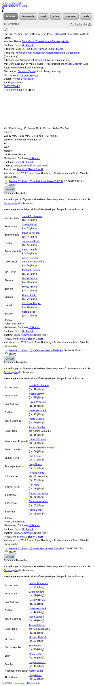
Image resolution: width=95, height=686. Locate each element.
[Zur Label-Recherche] (85, 16)
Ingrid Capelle (29, 249)
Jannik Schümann (32, 216)
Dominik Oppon (26, 71)
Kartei (11, 5)
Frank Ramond (39, 49)
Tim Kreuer (35, 456)
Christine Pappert (31, 303)
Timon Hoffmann (38, 493)
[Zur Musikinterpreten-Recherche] (71, 16)
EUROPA (57, 34)
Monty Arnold (29, 286)
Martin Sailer (36, 670)
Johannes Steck (31, 241)
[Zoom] (47, 8)
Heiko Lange (36, 509)
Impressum (19, 683)
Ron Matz (34, 484)
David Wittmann (31, 233)
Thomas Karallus (38, 501)
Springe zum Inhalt (11, 3)
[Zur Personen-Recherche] (27, 16)
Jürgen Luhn (73, 52)
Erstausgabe (11, 203)
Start (4, 5)
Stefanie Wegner (29, 75)
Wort (6, 147)
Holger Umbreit (37, 662)
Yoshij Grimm (29, 224)
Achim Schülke (30, 258)
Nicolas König (36, 472)
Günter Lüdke (29, 295)
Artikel (17, 5)
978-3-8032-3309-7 (14, 90)
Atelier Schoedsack (23, 78)
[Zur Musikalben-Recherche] (55, 16)
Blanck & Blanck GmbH (30, 169)
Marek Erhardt (30, 278)
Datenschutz (33, 683)
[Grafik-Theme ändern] (47, 11)
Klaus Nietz (35, 654)
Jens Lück (41, 60)
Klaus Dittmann (37, 439)
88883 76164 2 (12, 86)
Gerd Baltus (28, 311)
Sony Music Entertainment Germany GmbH (45, 41)
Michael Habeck (31, 270)
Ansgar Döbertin (73, 63)
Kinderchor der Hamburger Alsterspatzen (38, 52)
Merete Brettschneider (41, 447)
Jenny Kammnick (23, 165)
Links (24, 5)
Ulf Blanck (28, 45)
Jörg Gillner (35, 464)
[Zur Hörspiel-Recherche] (11, 16)
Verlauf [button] (10, 189)
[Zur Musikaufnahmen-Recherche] (43, 16)
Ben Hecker (35, 645)
